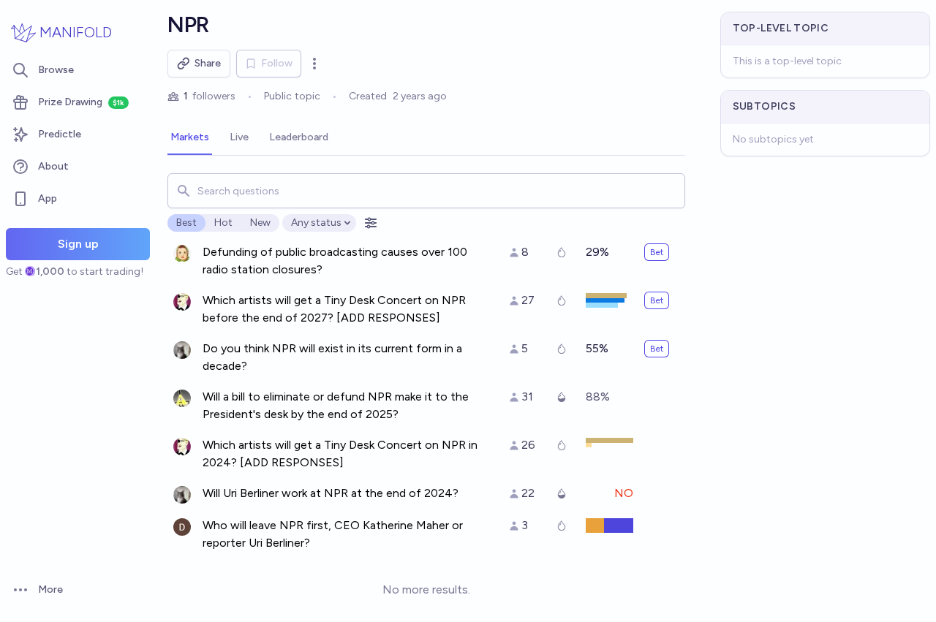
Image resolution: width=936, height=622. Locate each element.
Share (208, 63)
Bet (656, 252)
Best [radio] (186, 222)
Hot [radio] (223, 222)
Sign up (78, 244)
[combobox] (425, 190)
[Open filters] (370, 223)
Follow (276, 63)
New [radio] (260, 222)
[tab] (189, 138)
